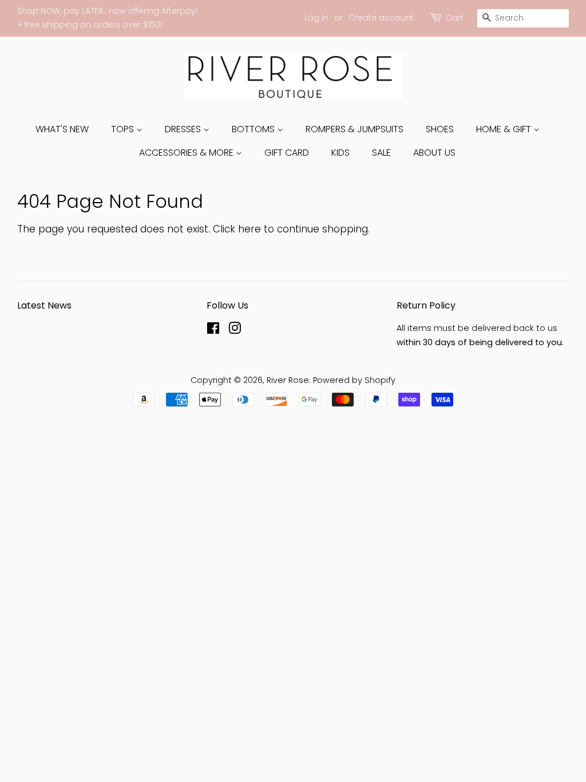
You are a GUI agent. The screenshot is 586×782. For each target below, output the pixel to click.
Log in (316, 17)
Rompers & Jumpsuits (354, 129)
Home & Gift (504, 129)
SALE (381, 152)
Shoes (440, 129)
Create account (381, 17)
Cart (455, 17)
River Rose (288, 380)
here (249, 229)
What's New (62, 129)
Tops (123, 129)
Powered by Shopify (354, 380)
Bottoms (254, 129)
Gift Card (286, 152)
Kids (340, 152)
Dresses (184, 129)
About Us (434, 152)
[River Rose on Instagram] (234, 330)
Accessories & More (187, 152)
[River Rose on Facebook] (213, 330)
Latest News (44, 305)
